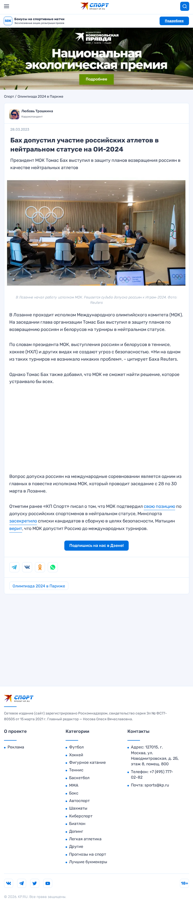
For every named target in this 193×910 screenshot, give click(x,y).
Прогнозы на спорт (87, 854)
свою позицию (159, 506)
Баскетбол (79, 777)
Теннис (76, 770)
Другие (76, 846)
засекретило (23, 521)
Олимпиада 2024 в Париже (40, 97)
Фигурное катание (87, 762)
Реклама (16, 747)
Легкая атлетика (85, 839)
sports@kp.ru (156, 785)
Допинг (76, 831)
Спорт (9, 97)
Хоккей (76, 754)
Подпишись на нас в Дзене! (96, 545)
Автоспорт (79, 800)
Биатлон (77, 823)
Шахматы (78, 808)
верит (15, 528)
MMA (73, 785)
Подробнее (174, 21)
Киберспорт (80, 816)
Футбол (76, 747)
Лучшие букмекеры (88, 861)
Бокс (73, 793)
